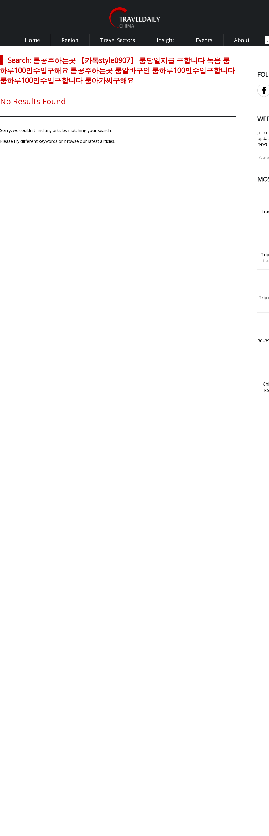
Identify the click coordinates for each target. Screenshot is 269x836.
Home (32, 40)
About (242, 40)
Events (204, 40)
